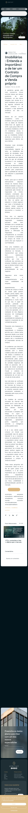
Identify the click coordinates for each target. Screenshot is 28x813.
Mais (21, 44)
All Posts (5, 44)
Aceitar (14, 804)
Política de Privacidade (8, 800)
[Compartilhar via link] (16, 515)
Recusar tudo (14, 807)
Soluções (5, 776)
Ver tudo (21, 523)
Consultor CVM (13, 44)
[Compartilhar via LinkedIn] (13, 515)
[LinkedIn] (15, 768)
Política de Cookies (17, 775)
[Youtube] (16, 768)
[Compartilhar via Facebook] (5, 515)
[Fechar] (26, 797)
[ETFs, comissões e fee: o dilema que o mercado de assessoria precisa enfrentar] (14, 532)
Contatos (5, 778)
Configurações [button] (14, 810)
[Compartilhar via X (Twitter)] (9, 515)
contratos (8, 507)
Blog (5, 777)
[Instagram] (11, 768)
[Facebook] (13, 768)
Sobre (5, 775)
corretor (7, 510)
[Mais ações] (22, 53)
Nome (7, 745)
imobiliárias (14, 507)
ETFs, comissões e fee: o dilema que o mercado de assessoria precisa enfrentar (13, 541)
